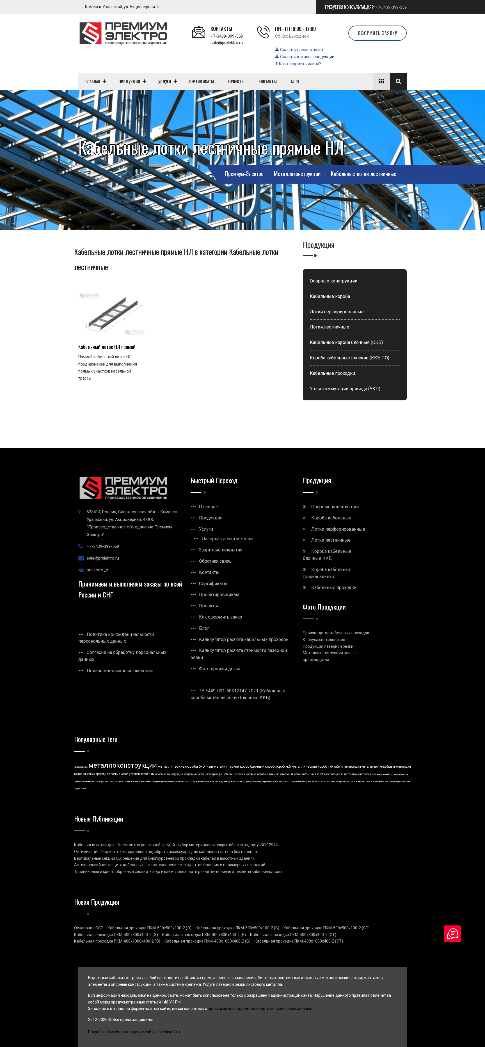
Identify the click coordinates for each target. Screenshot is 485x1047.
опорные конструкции (169, 774)
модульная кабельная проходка (203, 774)
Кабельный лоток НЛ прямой (106, 346)
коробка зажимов (268, 774)
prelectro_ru (98, 569)
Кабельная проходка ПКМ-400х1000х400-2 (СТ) (299, 941)
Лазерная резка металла (227, 538)
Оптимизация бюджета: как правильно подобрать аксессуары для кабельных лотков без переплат (166, 851)
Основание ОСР (88, 928)
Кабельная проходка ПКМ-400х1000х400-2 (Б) (207, 941)
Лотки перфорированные (337, 311)
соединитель (80, 788)
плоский (180, 781)
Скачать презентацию (301, 49)
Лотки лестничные (329, 327)
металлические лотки (357, 774)
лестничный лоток (399, 774)
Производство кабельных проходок (336, 633)
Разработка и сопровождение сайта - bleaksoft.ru (134, 1032)
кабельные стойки (142, 781)
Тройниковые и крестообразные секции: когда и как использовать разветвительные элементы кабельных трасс (178, 871)
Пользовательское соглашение (120, 670)
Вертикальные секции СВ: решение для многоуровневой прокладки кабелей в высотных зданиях (164, 858)
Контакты (209, 572)
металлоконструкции (122, 765)
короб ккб (283, 766)
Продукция (210, 518)
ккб (330, 766)
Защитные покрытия (220, 550)
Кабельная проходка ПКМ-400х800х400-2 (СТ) (293, 934)
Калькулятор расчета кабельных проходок (244, 639)
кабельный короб (312, 774)
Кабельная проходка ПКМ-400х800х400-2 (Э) (116, 934)
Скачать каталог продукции (306, 56)
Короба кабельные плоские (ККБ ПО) (349, 358)
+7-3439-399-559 (391, 7)
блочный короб (262, 766)
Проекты (208, 605)
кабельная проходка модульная (220, 781)
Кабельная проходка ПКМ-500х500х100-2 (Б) (237, 928)
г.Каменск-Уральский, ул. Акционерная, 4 (121, 6)
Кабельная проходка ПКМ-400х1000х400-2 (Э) (117, 941)
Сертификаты (213, 583)
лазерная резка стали (399, 781)
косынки (241, 781)
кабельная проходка (347, 766)
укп (248, 781)
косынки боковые (326, 781)
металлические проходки (91, 773)
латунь (369, 781)
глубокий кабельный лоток (304, 781)
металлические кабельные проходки (386, 766)
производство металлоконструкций (91, 781)
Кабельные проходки (332, 373)
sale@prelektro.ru (227, 42)
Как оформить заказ (220, 617)
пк (348, 781)
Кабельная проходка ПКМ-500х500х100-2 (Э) (149, 928)
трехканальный (380, 781)
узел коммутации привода (263, 781)
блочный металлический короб (224, 766)
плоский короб (118, 773)
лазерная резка (333, 774)
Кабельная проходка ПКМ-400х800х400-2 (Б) (204, 934)
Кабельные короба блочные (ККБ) (346, 342)
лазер (339, 781)
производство (81, 767)
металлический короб (309, 766)
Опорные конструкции (333, 281)
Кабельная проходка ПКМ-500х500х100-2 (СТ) (326, 928)
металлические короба (178, 766)
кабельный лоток (290, 774)
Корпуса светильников (324, 639)
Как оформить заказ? (299, 63)
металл (361, 781)
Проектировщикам (219, 594)
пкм (151, 773)
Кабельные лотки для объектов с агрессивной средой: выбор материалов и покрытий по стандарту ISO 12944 (176, 845)
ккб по (188, 781)
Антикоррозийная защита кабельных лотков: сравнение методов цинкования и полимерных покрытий (169, 865)
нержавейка (198, 781)
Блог (204, 628)
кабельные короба (381, 774)
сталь (279, 781)
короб (249, 774)
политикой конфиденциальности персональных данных (260, 1008)
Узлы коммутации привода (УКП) (345, 388)
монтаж (353, 781)
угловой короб (138, 773)
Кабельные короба (330, 296)
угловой (286, 781)
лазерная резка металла (163, 781)
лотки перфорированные (120, 781)
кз (254, 774)
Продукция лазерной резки (328, 646)
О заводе (208, 506)
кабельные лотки (234, 774)
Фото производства (219, 668)
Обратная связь (215, 561)
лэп (344, 781)
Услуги (206, 529)
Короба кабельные (331, 518)
